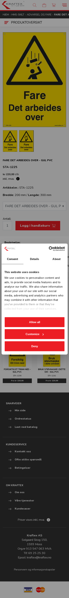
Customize (32, 334)
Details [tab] (34, 258)
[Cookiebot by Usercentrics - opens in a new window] (49, 248)
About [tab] (56, 258)
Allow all (34, 321)
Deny (34, 346)
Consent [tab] (12, 258)
